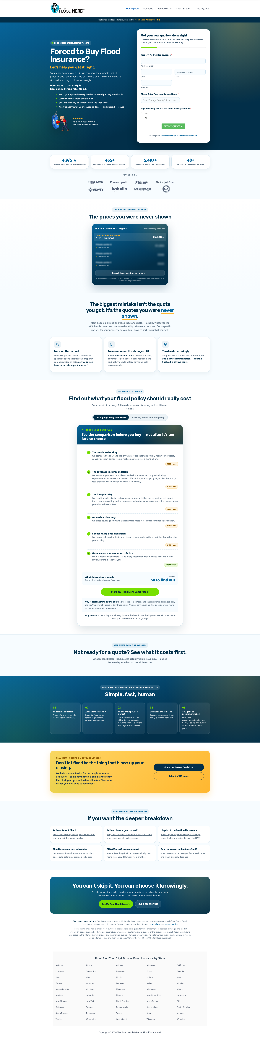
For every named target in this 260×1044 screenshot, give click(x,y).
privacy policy (171, 924)
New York (90, 1001)
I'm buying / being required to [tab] (111, 417)
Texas (118, 1013)
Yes (146, 113)
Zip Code (145, 87)
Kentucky (90, 983)
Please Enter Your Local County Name (160, 94)
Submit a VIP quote (179, 776)
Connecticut (91, 971)
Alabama (59, 965)
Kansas (59, 983)
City (143, 77)
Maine (149, 983)
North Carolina (122, 1001)
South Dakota (62, 1013)
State (177, 77)
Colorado (60, 971)
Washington (91, 1019)
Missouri (180, 989)
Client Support (183, 8)
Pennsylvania (122, 1007)
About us (148, 8)
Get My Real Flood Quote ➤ (116, 903)
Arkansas (151, 965)
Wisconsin (151, 1019)
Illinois (118, 977)
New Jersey (182, 995)
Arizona (119, 965)
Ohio (179, 1001)
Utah (149, 1013)
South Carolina (183, 1007)
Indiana (150, 977)
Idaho (88, 977)
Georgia (180, 971)
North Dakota (152, 1001)
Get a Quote (202, 8)
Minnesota (120, 989)
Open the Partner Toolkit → (178, 767)
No (146, 118)
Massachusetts (62, 989)
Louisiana (120, 983)
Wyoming (181, 1019)
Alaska (89, 965)
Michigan (90, 989)
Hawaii (58, 977)
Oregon (89, 1007)
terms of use (154, 924)
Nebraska (90, 995)
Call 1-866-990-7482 (148, 903)
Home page (132, 8)
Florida (149, 971)
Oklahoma (60, 1007)
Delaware (120, 971)
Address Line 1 (148, 66)
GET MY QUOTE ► (173, 126)
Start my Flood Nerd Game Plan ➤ (130, 591)
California (181, 965)
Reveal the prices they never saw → (130, 273)
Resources (163, 8)
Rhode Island (152, 1007)
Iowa (179, 977)
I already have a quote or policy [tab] (148, 417)
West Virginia (122, 1019)
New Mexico (61, 1001)
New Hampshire (154, 995)
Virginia (59, 1019)
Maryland (181, 983)
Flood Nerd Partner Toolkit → (148, 20)
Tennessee (90, 1013)
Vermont (180, 1013)
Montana (59, 995)
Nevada (119, 995)
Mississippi (151, 989)
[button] (170, 8)
